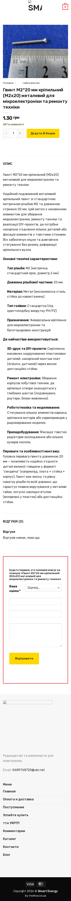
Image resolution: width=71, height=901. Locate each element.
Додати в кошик (43, 133)
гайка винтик (31, 82)
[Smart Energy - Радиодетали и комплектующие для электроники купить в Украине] (35, 7)
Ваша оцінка (15, 589)
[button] (5, 7)
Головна (8, 82)
